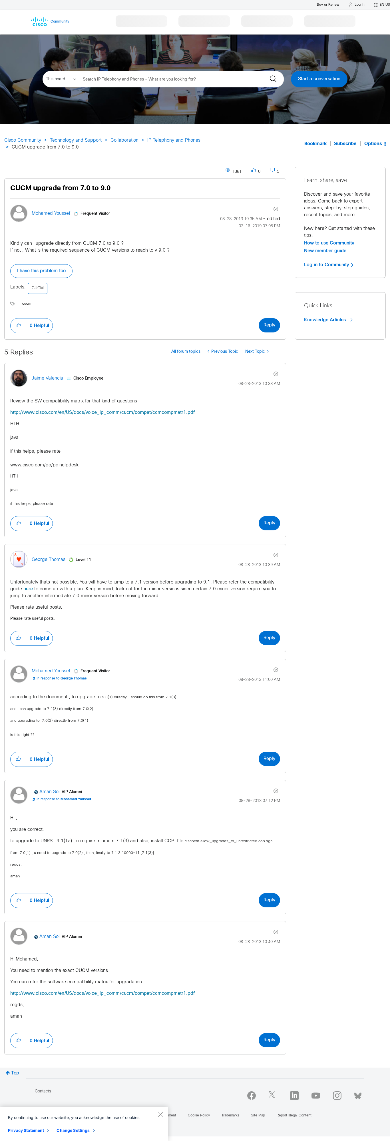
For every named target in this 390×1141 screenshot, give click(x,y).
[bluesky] (357, 1094)
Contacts (43, 1091)
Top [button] (15, 1073)
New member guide (325, 251)
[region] (84, 1124)
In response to (62, 678)
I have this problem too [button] (41, 271)
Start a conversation (319, 79)
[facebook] (251, 1095)
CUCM (38, 288)
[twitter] (273, 1095)
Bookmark (315, 144)
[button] (18, 325)
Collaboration (124, 140)
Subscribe (345, 144)
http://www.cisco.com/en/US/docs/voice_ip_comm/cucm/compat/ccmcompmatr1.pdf (102, 412)
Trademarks (230, 1115)
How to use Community (329, 243)
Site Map (258, 1115)
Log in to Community (327, 265)
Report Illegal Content (294, 1115)
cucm (26, 304)
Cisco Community (22, 140)
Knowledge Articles (325, 320)
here (28, 589)
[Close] (160, 1114)
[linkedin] (294, 1095)
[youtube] (315, 1095)
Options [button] (373, 144)
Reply (269, 325)
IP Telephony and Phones (173, 140)
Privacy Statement (26, 1130)
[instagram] (337, 1095)
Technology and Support (76, 140)
